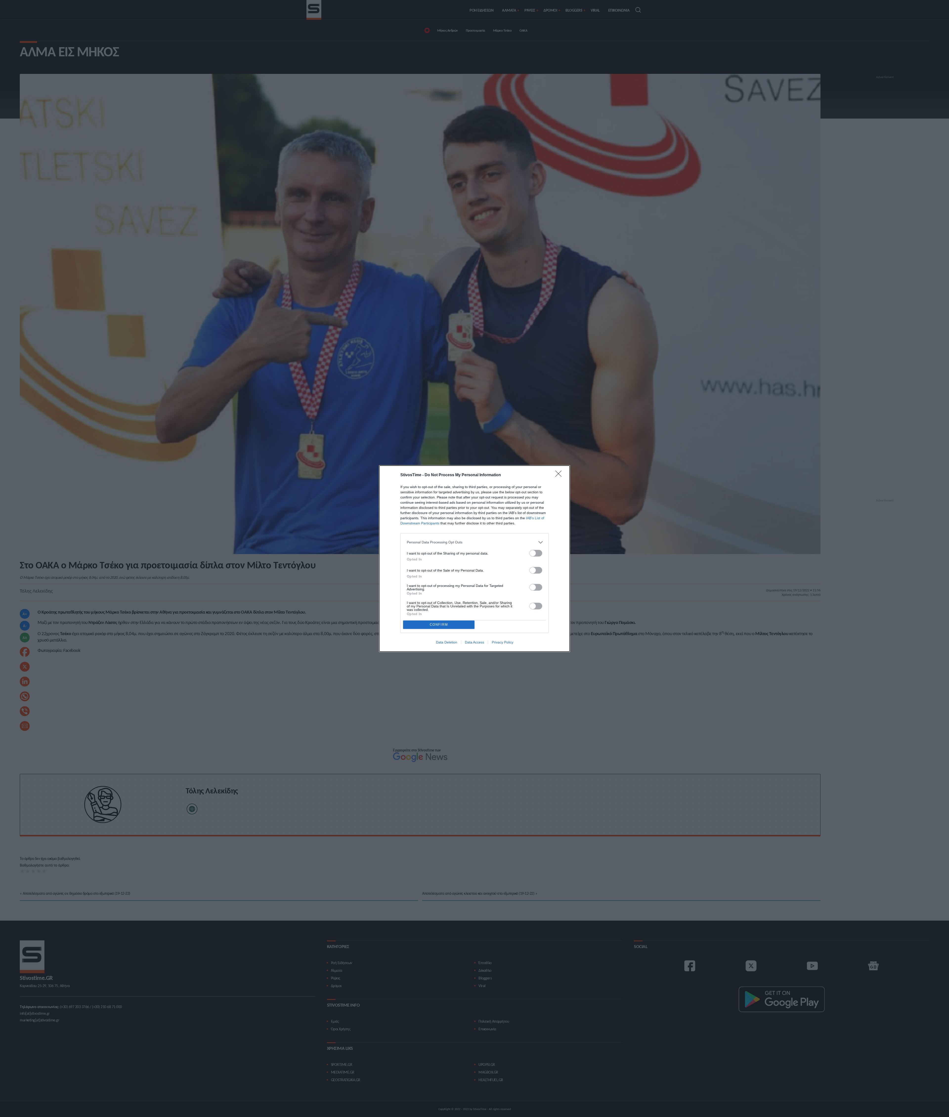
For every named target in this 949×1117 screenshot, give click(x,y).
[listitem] (474, 542)
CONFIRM (439, 624)
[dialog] (474, 559)
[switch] (535, 553)
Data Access (474, 642)
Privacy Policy (502, 642)
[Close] (560, 475)
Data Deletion (446, 642)
